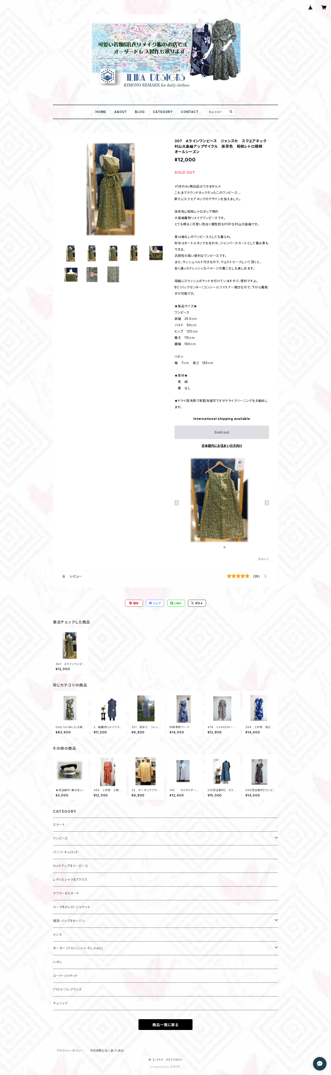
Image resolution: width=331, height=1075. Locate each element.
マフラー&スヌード (66, 893)
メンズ (57, 934)
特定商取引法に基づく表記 (107, 1050)
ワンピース (60, 838)
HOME (100, 112)
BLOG (140, 112)
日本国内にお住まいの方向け (222, 446)
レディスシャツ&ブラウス (70, 879)
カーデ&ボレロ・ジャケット (71, 907)
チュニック (60, 1003)
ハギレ (57, 962)
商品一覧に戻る (165, 1025)
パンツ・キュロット (66, 852)
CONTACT (190, 112)
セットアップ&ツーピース (70, 866)
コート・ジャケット (65, 976)
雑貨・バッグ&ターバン (69, 921)
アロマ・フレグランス (67, 989)
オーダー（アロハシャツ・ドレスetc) (78, 948)
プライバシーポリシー (70, 1050)
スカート (59, 824)
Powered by (160, 1066)
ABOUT (120, 112)
